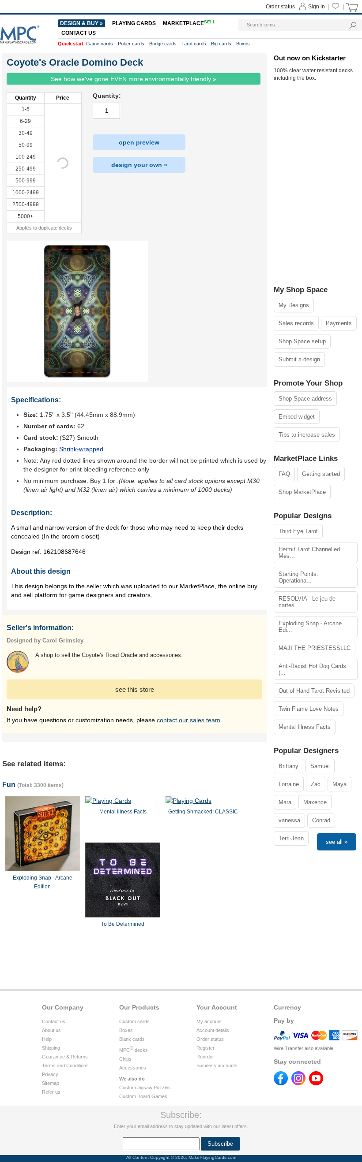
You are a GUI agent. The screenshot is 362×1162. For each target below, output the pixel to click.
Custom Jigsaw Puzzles (145, 1087)
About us (51, 1030)
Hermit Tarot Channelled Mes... (309, 552)
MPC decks (133, 1050)
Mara (285, 802)
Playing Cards (134, 23)
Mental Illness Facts (305, 727)
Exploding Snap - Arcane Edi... (310, 626)
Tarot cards (193, 43)
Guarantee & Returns (65, 1056)
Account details (212, 1030)
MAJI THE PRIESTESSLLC (315, 648)
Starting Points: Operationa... (298, 577)
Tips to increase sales (307, 434)
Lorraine (289, 784)
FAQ (284, 474)
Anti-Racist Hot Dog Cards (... (312, 669)
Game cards (99, 43)
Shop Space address (305, 398)
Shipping (51, 1048)
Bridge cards (163, 43)
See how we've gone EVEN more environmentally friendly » (133, 78)
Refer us (51, 1092)
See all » (336, 842)
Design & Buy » (81, 23)
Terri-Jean (291, 838)
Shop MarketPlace (302, 492)
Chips (125, 1059)
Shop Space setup (302, 341)
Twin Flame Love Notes (309, 708)
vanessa (289, 820)
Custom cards (134, 1021)
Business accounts (217, 1065)
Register (205, 1048)
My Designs (294, 305)
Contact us (53, 1021)
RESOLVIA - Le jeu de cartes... (307, 602)
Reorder (205, 1056)
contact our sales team (188, 720)
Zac (316, 784)
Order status (210, 1039)
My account (209, 1021)
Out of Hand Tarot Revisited (314, 690)
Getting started (321, 474)
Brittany (288, 766)
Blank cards (132, 1039)
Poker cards (131, 43)
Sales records (296, 323)
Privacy (50, 1074)
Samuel (320, 766)
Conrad (321, 820)
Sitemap (50, 1083)
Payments (339, 323)
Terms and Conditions (65, 1065)
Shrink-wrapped (81, 449)
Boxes (126, 1030)
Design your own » (139, 164)
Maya (339, 784)
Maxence (315, 802)
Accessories (132, 1067)
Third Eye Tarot (298, 531)
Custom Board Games (143, 1096)
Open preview (139, 142)
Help (47, 1039)
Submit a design (299, 359)
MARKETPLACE (189, 23)
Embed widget (297, 416)
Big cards (221, 43)
